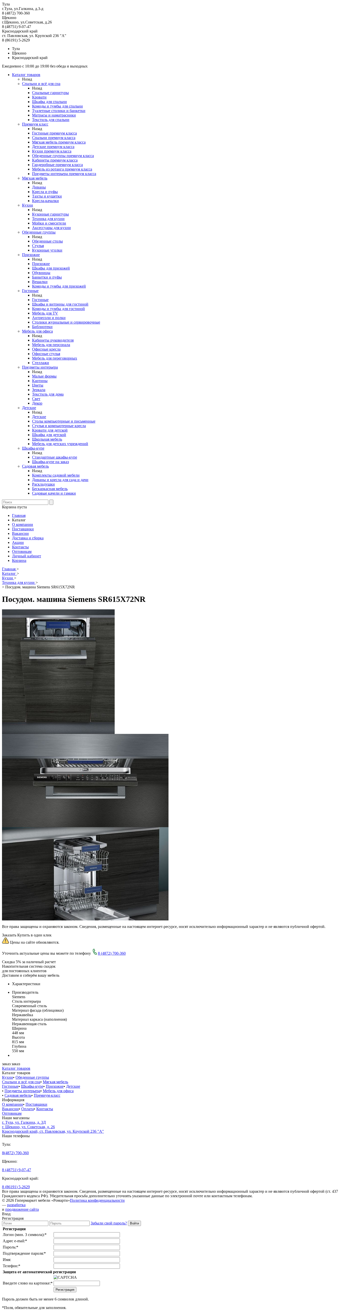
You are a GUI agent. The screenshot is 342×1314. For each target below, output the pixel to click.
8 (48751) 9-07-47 (16, 1170)
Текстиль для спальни (50, 120)
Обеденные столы (47, 241)
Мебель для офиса (37, 331)
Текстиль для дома (48, 394)
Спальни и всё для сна (41, 84)
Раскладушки (43, 484)
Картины (40, 381)
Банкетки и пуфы (47, 277)
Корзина (19, 560)
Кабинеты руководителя (53, 340)
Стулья (38, 246)
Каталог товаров (26, 75)
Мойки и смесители (49, 223)
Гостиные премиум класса (54, 133)
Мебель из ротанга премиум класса (62, 169)
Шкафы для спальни (49, 102)
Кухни (27, 205)
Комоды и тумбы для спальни (57, 106)
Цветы (37, 385)
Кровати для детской (50, 430)
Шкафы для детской (49, 435)
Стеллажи (40, 363)
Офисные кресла (46, 349)
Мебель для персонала (51, 345)
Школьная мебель (47, 439)
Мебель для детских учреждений (60, 444)
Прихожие (31, 255)
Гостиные (30, 291)
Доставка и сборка (28, 538)
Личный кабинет (26, 556)
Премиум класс (35, 124)
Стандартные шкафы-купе (54, 457)
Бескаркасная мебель (50, 489)
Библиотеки (42, 327)
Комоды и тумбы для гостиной (58, 309)
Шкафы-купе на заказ (50, 462)
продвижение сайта (22, 1209)
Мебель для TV (45, 313)
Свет (36, 399)
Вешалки (40, 282)
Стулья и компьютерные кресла (59, 426)
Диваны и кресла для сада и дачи (60, 480)
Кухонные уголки (47, 250)
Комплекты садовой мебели (56, 475)
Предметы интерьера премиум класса (64, 174)
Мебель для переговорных (54, 358)
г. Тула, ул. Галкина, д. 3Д (24, 1122)
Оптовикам (22, 551)
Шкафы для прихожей (51, 268)
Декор (37, 403)
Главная (19, 515)
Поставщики (23, 529)
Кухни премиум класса (51, 151)
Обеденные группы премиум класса (63, 156)
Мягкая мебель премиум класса (59, 142)
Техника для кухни (48, 219)
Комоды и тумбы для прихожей (59, 286)
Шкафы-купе (33, 448)
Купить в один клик (34, 935)
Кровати (39, 97)
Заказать (9, 935)
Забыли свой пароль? (109, 1223)
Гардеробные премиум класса (57, 165)
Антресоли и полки (49, 318)
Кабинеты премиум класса (55, 160)
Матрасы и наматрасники (54, 115)
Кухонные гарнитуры (50, 214)
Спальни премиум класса (53, 138)
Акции (18, 542)
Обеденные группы (39, 232)
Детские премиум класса (53, 147)
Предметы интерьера (40, 367)
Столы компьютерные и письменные (63, 421)
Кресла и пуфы (45, 192)
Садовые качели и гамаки (54, 493)
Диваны (39, 187)
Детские (29, 408)
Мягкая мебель (34, 178)
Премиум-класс (47, 1095)
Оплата (27, 1109)
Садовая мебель (35, 466)
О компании (22, 524)
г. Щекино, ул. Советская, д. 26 (28, 1127)
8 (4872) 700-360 (112, 953)
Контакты (20, 547)
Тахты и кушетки (47, 196)
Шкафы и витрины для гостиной (60, 304)
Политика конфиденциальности (97, 1200)
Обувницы (41, 273)
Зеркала (38, 390)
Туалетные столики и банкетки (58, 111)
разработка (16, 1205)
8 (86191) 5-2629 (16, 1187)
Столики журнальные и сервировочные (66, 322)
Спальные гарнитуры (50, 93)
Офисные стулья (46, 354)
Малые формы (44, 376)
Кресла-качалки (45, 201)
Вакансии (20, 533)
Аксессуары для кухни (51, 228)
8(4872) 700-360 (15, 1153)
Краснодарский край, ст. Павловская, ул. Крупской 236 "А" (53, 1131)
